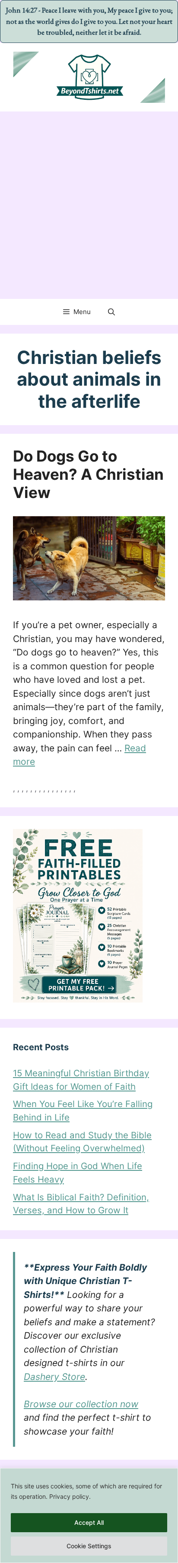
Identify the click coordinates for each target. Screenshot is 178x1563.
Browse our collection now (81, 1404)
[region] (89, 1515)
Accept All (89, 1522)
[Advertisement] (89, 205)
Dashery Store (54, 1376)
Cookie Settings (89, 1546)
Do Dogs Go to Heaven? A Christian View (88, 474)
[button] (111, 312)
